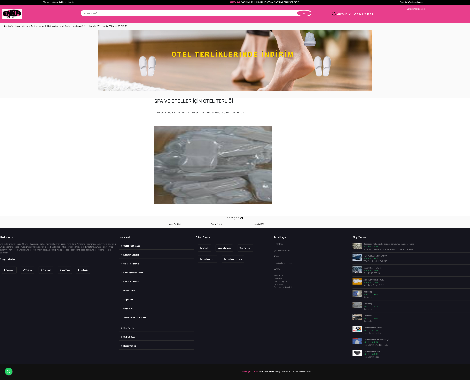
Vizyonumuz (129, 299)
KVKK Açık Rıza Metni (133, 273)
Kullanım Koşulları (131, 255)
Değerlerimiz (129, 308)
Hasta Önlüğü (129, 346)
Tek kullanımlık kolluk (373, 328)
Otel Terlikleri (175, 224)
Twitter (28, 270)
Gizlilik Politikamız (131, 246)
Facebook (9, 270)
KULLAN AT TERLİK (372, 268)
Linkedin (84, 270)
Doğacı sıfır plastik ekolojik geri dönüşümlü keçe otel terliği (389, 244)
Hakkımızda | (56, 2)
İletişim (71, 2)
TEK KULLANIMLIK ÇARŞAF (376, 256)
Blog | (64, 2)
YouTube (65, 270)
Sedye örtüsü (216, 224)
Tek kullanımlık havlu (233, 259)
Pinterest (46, 270)
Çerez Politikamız (131, 264)
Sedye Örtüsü (129, 337)
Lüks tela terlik (224, 248)
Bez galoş (368, 292)
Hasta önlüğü (258, 224)
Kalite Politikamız (131, 282)
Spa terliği (368, 304)
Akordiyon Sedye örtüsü (374, 280)
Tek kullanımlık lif (207, 259)
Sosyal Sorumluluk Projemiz (136, 317)
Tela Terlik (204, 248)
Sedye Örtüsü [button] (79, 26)
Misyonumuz (129, 290)
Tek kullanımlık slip (372, 351)
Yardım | (46, 2)
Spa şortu (368, 316)
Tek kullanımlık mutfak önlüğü (376, 339)
